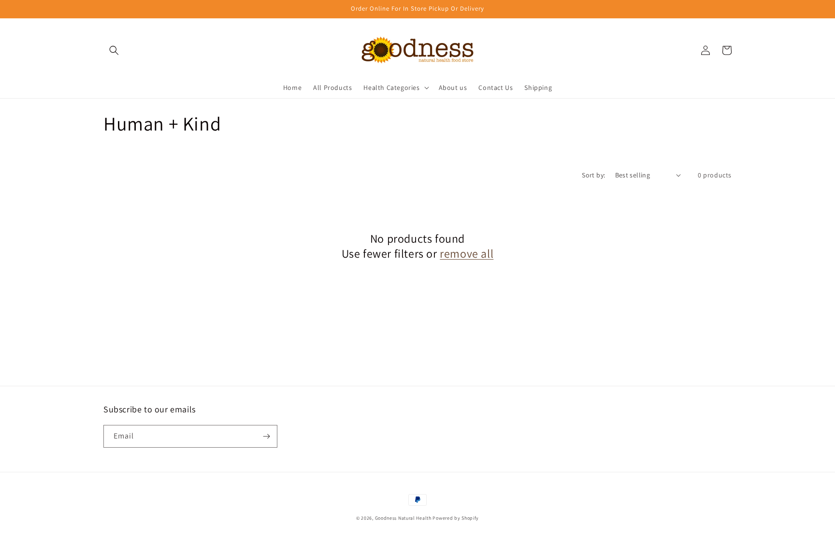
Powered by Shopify (455, 518)
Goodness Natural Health (403, 518)
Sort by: (593, 175)
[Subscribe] (266, 436)
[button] (114, 50)
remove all (466, 253)
